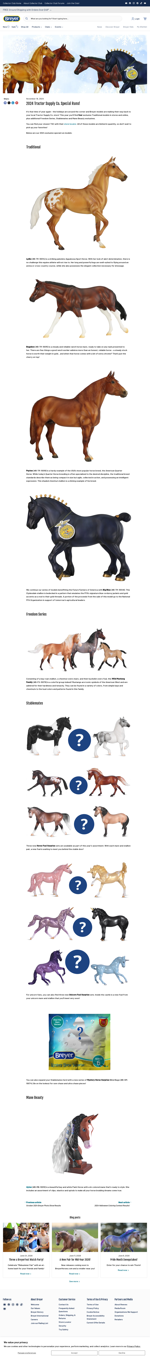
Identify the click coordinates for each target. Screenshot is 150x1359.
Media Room (120, 1308)
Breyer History (37, 1312)
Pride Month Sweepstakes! (123, 1259)
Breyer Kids (128, 26)
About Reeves (121, 1304)
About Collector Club (33, 3)
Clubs (48, 26)
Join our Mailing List (39, 1323)
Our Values (35, 1308)
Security (62, 1326)
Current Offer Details (96, 1322)
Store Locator (65, 1322)
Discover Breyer (112, 26)
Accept (74, 1353)
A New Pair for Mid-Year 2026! (75, 1259)
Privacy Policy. (134, 1346)
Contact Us (63, 1304)
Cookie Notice (93, 1312)
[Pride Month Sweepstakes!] (124, 1237)
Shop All (24, 26)
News (99, 26)
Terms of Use (93, 1304)
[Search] (26, 18)
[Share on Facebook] (5, 102)
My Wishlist (142, 26)
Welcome (35, 1304)
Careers (34, 1319)
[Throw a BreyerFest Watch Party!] (26, 1237)
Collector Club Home (12, 3)
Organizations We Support (126, 1312)
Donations (119, 1315)
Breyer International (39, 1315)
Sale (14, 26)
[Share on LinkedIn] (12, 102)
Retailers (119, 1319)
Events (58, 26)
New (5, 26)
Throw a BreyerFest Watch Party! (26, 1259)
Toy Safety (63, 1329)
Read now (25, 1273)
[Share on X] (9, 102)
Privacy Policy (93, 1308)
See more (74, 1281)
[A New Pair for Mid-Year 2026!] (75, 1237)
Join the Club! (73, 3)
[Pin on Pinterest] (16, 102)
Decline (122, 1353)
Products (36, 26)
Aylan (29, 1187)
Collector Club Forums (54, 3)
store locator (70, 124)
